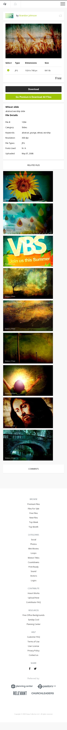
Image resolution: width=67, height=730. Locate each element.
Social (33, 539)
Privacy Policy (33, 650)
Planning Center (34, 624)
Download (33, 89)
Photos (33, 544)
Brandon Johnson (28, 15)
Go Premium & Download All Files (33, 96)
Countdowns (33, 562)
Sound (33, 571)
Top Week (33, 522)
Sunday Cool (33, 619)
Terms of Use (33, 641)
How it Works (33, 593)
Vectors (33, 576)
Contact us (33, 655)
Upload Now (33, 597)
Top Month (33, 527)
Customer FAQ (33, 637)
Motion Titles (33, 557)
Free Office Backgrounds (33, 615)
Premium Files (33, 504)
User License (33, 646)
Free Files (33, 513)
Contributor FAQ (33, 602)
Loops (33, 553)
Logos (33, 580)
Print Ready (33, 566)
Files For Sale (33, 508)
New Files (33, 517)
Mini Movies (33, 548)
